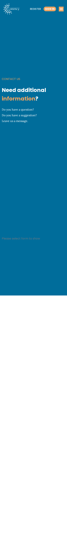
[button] (61, 9)
